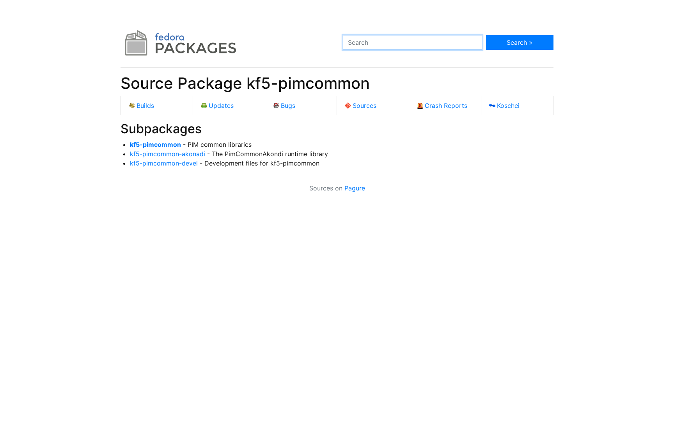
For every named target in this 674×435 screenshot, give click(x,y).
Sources (364, 105)
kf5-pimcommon (155, 144)
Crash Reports (446, 105)
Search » (519, 42)
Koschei (508, 105)
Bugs (288, 105)
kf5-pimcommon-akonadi (167, 154)
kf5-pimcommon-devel (164, 163)
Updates (221, 105)
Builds (145, 105)
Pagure (354, 188)
